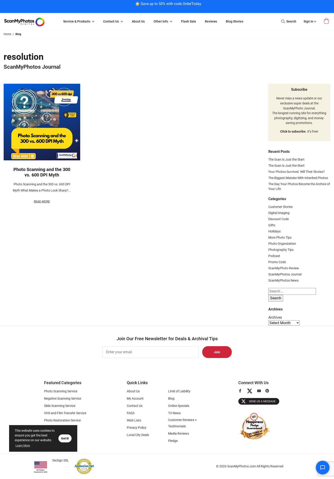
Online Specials (178, 406)
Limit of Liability (179, 391)
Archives (275, 317)
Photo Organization (282, 243)
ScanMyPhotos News (283, 280)
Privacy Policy (136, 427)
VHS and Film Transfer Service (65, 413)
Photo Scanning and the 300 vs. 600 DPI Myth (41, 172)
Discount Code (278, 219)
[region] (168, 6)
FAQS (131, 413)
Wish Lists (134, 420)
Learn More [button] (22, 445)
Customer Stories (280, 207)
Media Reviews (178, 433)
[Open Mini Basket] (327, 21)
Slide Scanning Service (59, 406)
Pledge (173, 441)
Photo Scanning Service (60, 391)
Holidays (274, 231)
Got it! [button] (65, 438)
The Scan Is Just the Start (286, 159)
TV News (174, 413)
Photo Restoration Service (62, 420)
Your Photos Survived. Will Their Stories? (296, 172)
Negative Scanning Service (62, 398)
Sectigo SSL (60, 460)
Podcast (274, 256)
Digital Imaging (278, 213)
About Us (133, 391)
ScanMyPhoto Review (283, 268)
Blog (171, 398)
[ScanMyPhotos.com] (29, 21)
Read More (42, 201)
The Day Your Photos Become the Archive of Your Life (299, 186)
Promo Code (277, 262)
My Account (135, 398)
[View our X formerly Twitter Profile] (251, 393)
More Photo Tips (280, 237)
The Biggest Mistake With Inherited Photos (298, 178)
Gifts (271, 225)
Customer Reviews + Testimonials (182, 423)
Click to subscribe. (293, 132)
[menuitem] (79, 22)
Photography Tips (281, 250)
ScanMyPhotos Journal (285, 274)
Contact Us (134, 406)
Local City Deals (138, 435)
